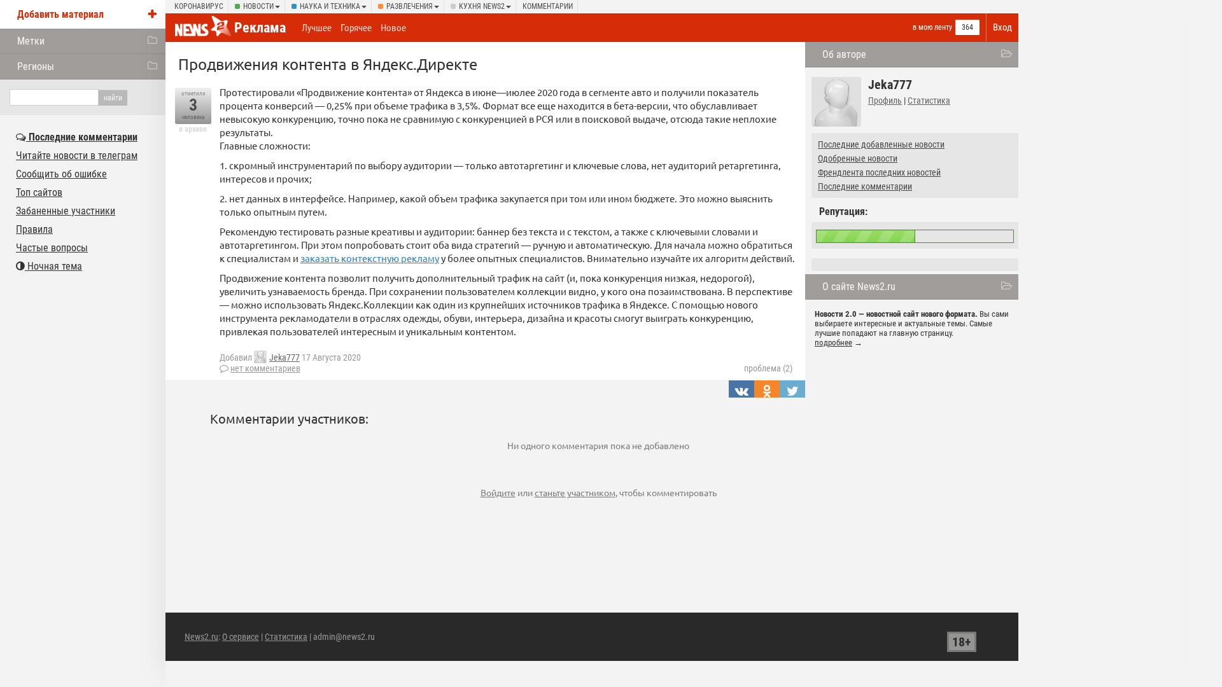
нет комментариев (265, 368)
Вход (1002, 27)
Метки (31, 41)
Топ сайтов (39, 192)
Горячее (356, 28)
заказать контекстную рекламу (369, 258)
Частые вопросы (52, 248)
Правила (34, 229)
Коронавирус (198, 6)
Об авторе (844, 54)
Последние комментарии (865, 186)
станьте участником (575, 492)
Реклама (260, 28)
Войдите (498, 492)
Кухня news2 (482, 6)
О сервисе (240, 637)
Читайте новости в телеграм (76, 155)
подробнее (833, 342)
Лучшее (317, 28)
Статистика (929, 100)
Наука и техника (330, 6)
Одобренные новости (857, 158)
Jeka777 (284, 357)
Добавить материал (60, 14)
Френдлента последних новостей (879, 172)
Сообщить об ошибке (61, 174)
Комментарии (548, 6)
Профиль (885, 100)
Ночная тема (53, 266)
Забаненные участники (65, 211)
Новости (258, 6)
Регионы (35, 66)
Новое (393, 28)
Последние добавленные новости (881, 144)
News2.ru (201, 637)
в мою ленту (932, 27)
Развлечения (409, 6)
